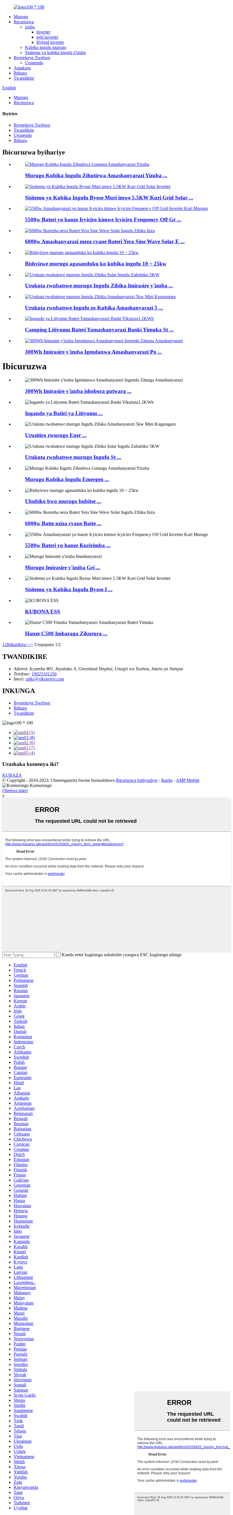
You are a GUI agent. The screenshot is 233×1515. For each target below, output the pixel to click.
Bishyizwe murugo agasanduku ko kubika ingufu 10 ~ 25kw (96, 264)
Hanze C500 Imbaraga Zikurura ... (66, 633)
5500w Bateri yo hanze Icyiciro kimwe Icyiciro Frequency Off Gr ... (103, 219)
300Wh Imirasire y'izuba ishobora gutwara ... (78, 391)
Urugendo (34, 62)
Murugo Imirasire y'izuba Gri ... (62, 567)
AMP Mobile (187, 780)
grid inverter (47, 37)
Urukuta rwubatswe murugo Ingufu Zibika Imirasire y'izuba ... (99, 285)
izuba (30, 26)
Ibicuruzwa (24, 21)
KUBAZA (12, 775)
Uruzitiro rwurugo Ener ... (56, 435)
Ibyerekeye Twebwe (32, 57)
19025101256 (44, 673)
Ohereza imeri (15, 790)
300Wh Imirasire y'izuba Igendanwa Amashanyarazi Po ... (93, 352)
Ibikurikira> (17, 644)
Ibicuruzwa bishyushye (136, 780)
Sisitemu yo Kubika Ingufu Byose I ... (69, 589)
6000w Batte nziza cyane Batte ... (63, 523)
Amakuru (22, 67)
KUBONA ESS (42, 612)
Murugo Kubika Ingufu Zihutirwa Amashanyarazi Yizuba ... (96, 175)
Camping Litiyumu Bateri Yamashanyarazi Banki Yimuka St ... (99, 330)
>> (30, 644)
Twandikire (24, 78)
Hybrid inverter (50, 42)
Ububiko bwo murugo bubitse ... (63, 501)
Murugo (21, 16)
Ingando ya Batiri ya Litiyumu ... (64, 413)
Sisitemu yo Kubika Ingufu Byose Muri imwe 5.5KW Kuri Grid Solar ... (109, 198)
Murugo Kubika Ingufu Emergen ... (67, 479)
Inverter (43, 32)
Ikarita (166, 780)
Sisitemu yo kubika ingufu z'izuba (55, 52)
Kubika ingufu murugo (45, 47)
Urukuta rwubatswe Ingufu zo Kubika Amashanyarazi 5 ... (94, 308)
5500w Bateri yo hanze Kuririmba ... (68, 545)
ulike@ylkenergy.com (45, 679)
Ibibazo (20, 73)
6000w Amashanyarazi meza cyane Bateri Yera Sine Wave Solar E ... (105, 241)
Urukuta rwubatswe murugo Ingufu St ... (73, 457)
